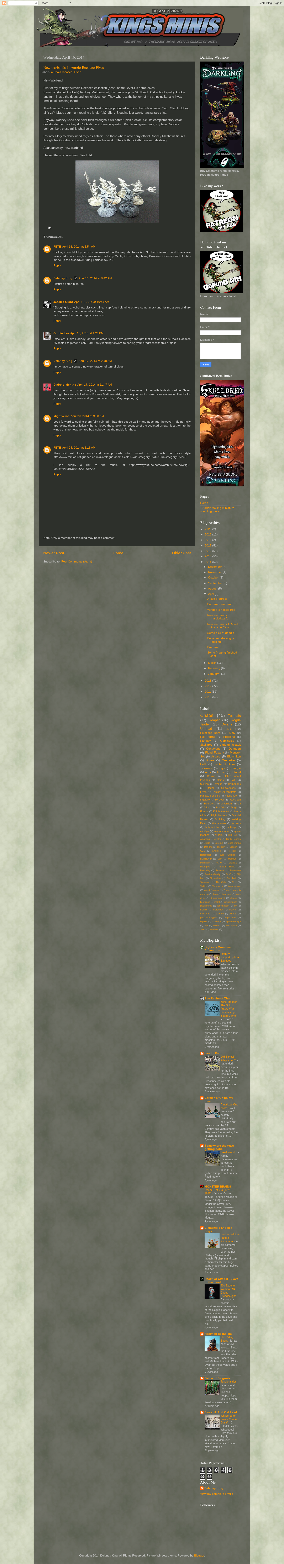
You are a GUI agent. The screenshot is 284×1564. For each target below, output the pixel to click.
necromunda (221, 831)
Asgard (216, 756)
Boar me (213, 647)
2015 (208, 556)
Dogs (234, 807)
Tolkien (203, 886)
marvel (232, 909)
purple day (230, 917)
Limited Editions (224, 764)
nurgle (236, 768)
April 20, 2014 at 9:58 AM (87, 416)
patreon (220, 913)
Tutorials (234, 716)
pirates (233, 913)
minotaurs (205, 913)
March (212, 662)
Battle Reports (233, 839)
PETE (57, 246)
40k (228, 728)
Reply (57, 265)
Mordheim (205, 862)
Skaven (204, 784)
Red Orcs (209, 803)
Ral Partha (207, 736)
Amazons (205, 839)
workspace (231, 925)
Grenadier (228, 760)
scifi (238, 803)
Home (118, 553)
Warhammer (219, 823)
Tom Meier (217, 886)
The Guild (221, 882)
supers (218, 835)
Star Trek (232, 878)
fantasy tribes (213, 827)
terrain (221, 772)
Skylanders (215, 878)
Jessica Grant (63, 301)
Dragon (233, 847)
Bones (210, 760)
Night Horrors (219, 815)
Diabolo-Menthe (64, 384)
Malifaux (232, 858)
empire (218, 784)
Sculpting (220, 819)
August (213, 588)
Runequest (235, 870)
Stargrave (205, 882)
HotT (203, 764)
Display (221, 847)
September (215, 583)
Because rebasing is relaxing (220, 640)
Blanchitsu (234, 756)
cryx (222, 768)
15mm (207, 807)
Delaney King (62, 278)
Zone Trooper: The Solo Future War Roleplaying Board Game (229, 1008)
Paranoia (232, 862)
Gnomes (216, 851)
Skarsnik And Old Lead (221, 1412)
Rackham (235, 799)
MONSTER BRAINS (218, 1186)
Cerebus (219, 843)
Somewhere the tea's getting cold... (219, 1147)
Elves (77, 72)
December (215, 566)
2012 (208, 686)
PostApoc (205, 866)
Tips (234, 882)
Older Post (181, 553)
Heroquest (205, 855)
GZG (202, 851)
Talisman (206, 768)
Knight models (221, 811)
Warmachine (234, 886)
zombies (214, 929)
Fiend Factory (214, 752)
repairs (203, 921)
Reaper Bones (227, 866)
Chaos (206, 715)
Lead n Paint (213, 1053)
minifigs (204, 831)
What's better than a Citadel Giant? (229, 1419)
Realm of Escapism (218, 1333)
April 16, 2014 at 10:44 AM (91, 301)
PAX (233, 780)
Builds (207, 843)
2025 (208, 529)
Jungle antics (229, 1381)
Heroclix (232, 851)
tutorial (236, 772)
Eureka (204, 811)
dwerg (233, 898)
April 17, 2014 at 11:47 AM (94, 384)
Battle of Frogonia (217, 1378)
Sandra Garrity (212, 874)
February (214, 668)
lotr (235, 905)
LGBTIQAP (206, 858)
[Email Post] (49, 227)
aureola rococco (61, 72)
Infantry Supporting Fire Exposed (230, 957)
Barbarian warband (219, 604)
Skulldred (206, 744)
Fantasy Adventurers (224, 792)
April (211, 594)
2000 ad (232, 835)
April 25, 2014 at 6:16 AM (78, 447)
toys (206, 925)
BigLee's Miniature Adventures (218, 949)
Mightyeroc (61, 416)
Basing (211, 776)
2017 (208, 545)
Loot (220, 858)
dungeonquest (218, 898)
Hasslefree (231, 795)
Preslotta (229, 736)
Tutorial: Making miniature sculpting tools (217, 509)
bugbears (227, 894)
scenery (216, 921)
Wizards (236, 823)
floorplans (205, 902)
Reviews (220, 870)
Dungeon (235, 748)
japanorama (206, 905)
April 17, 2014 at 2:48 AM (95, 361)
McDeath (220, 799)
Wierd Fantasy (211, 890)
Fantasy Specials (210, 795)
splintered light (233, 921)
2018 (208, 539)
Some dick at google (220, 632)
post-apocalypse (208, 917)
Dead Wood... (229, 1152)
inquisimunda (230, 902)
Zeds (226, 890)
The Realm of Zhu (217, 998)
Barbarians (234, 784)
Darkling (208, 847)
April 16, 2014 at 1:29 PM (87, 333)
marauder (218, 909)
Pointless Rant (210, 732)
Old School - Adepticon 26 (229, 1058)
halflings (231, 827)
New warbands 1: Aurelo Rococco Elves (73, 67)
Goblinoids (227, 740)
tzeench (217, 925)
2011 (208, 691)
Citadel (210, 788)
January (214, 673)
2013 (208, 680)
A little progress (217, 598)
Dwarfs (227, 724)
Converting (213, 748)
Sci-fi (228, 874)
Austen (217, 839)
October (214, 577)
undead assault (230, 744)
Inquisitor (205, 799)
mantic (203, 909)
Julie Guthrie (227, 855)
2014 (208, 562)
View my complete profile (216, 1493)
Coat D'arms (234, 843)
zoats (203, 929)
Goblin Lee (61, 333)
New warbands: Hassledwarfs (217, 617)
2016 (208, 551)
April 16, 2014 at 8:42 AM (95, 278)
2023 (208, 534)
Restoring (205, 870)
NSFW (219, 862)
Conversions (228, 788)
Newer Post (53, 553)
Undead (206, 728)
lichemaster (223, 905)
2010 (208, 697)
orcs (208, 772)
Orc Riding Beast (227, 1339)
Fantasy (205, 740)
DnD (232, 732)
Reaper (214, 720)
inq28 (217, 902)
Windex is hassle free (221, 609)
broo (215, 894)
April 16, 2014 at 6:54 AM (78, 246)
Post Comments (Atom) (76, 561)
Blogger (199, 1555)
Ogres (220, 780)
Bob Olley (220, 807)
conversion (225, 803)
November (215, 572)
